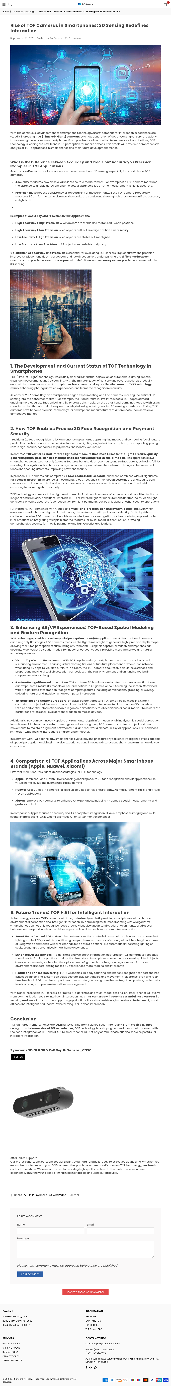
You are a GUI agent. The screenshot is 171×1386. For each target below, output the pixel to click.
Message (23, 1238)
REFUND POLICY (10, 1352)
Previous (19, 1199)
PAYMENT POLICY (11, 1343)
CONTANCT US (93, 1320)
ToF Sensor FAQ (94, 1329)
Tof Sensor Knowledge (23, 11)
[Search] (10, 4)
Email (90, 1225)
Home (6, 11)
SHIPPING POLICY (11, 1347)
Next (154, 1199)
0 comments (75, 38)
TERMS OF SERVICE (12, 1360)
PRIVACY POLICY (11, 1356)
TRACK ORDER (93, 1325)
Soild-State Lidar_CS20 (15, 1316)
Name (21, 1225)
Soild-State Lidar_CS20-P (16, 1325)
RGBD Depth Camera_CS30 (17, 1320)
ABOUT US (91, 1316)
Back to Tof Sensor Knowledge (86, 1292)
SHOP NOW (18, 1057)
